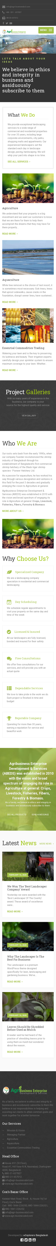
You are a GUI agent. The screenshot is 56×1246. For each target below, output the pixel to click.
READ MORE (9, 233)
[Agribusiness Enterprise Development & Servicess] (14, 29)
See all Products (16, 814)
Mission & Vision (16, 1130)
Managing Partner (16, 1134)
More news (46, 844)
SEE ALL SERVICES (18, 161)
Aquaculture (10, 280)
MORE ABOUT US (12, 511)
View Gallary (28, 415)
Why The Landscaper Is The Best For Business (25, 958)
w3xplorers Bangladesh (35, 1235)
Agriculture (10, 208)
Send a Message (40, 814)
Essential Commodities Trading (23, 348)
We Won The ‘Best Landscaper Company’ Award (27, 888)
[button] (6, 43)
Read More (14, 911)
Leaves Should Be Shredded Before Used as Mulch (25, 1028)
